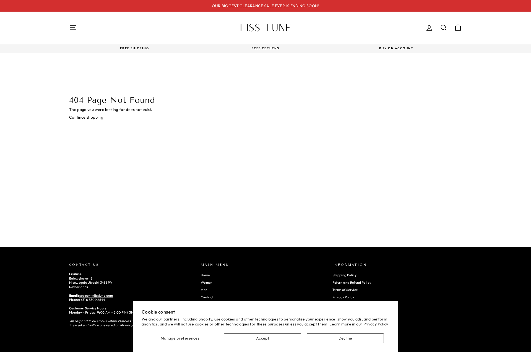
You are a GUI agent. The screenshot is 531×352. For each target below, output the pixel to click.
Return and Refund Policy (351, 282)
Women (207, 282)
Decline (345, 338)
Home (205, 275)
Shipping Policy (344, 275)
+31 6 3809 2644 (92, 300)
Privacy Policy (375, 324)
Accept (262, 338)
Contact (207, 297)
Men (204, 290)
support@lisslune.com (96, 295)
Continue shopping (86, 117)
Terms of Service (345, 290)
